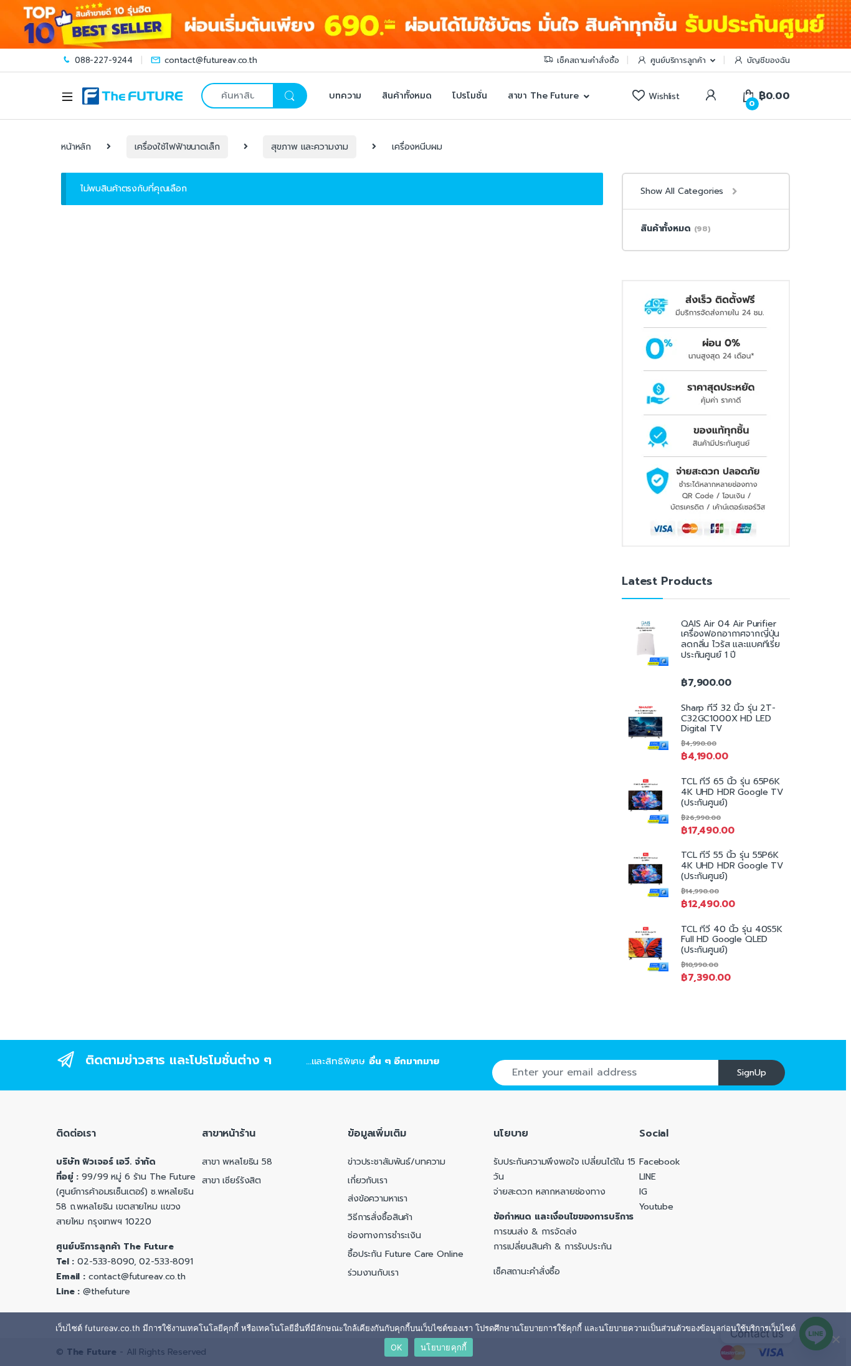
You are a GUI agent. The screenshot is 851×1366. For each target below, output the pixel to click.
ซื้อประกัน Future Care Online (405, 1254)
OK (396, 1347)
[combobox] (237, 95)
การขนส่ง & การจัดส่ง (535, 1231)
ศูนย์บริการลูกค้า (677, 60)
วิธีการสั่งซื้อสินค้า (380, 1217)
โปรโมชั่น (469, 95)
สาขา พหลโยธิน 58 (237, 1161)
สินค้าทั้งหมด (407, 95)
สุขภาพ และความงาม (309, 146)
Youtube (656, 1206)
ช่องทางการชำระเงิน (384, 1235)
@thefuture (106, 1291)
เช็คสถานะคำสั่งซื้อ (588, 60)
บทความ (343, 95)
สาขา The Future (543, 95)
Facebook (659, 1161)
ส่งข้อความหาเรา (377, 1198)
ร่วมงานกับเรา (373, 1272)
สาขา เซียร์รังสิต (231, 1180)
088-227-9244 (104, 60)
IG (643, 1191)
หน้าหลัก (76, 146)
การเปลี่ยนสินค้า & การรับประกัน (552, 1246)
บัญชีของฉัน (768, 60)
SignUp (751, 1072)
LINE (647, 1176)
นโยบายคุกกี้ (444, 1347)
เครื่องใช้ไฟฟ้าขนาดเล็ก (177, 146)
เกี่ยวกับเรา (367, 1180)
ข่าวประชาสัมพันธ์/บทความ (396, 1161)
